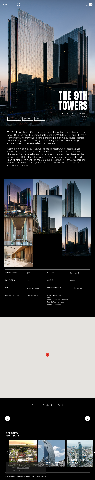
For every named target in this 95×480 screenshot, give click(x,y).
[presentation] (7, 452)
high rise (27, 118)
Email (60, 405)
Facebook (47, 405)
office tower (14, 118)
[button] (47, 355)
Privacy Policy (41, 476)
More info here (23, 467)
